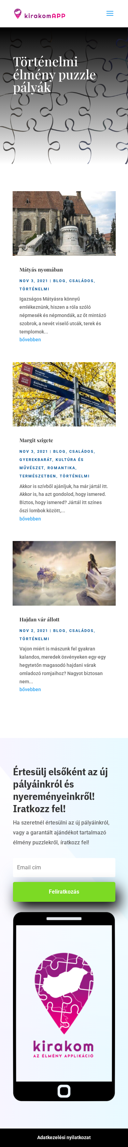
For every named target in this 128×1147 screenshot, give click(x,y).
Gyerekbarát (35, 460)
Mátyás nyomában (41, 269)
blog (59, 281)
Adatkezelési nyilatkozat (64, 1137)
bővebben (30, 339)
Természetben (37, 476)
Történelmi (34, 289)
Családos (81, 281)
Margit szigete (36, 440)
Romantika (61, 468)
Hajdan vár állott (39, 619)
